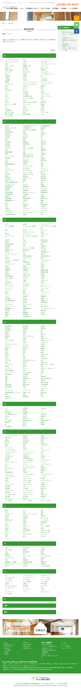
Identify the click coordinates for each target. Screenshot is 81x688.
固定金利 (25, 204)
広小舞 (43, 458)
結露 (42, 182)
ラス (6, 575)
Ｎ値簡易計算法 (27, 96)
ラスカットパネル (28, 575)
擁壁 (42, 560)
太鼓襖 (43, 326)
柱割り (43, 440)
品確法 (7, 460)
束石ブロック (44, 354)
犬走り (25, 78)
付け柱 (7, 358)
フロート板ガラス (10, 476)
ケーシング (44, 188)
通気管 (7, 354)
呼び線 (25, 566)
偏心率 (43, 486)
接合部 (25, 302)
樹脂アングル (27, 274)
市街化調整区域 (9, 244)
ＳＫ (6, 94)
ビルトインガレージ (10, 462)
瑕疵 (42, 130)
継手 (24, 356)
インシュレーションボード (30, 82)
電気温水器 (8, 374)
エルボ (43, 100)
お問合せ (6, 654)
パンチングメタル (10, 452)
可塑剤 (25, 134)
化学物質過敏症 (45, 126)
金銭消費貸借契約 (10, 164)
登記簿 (25, 376)
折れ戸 (25, 112)
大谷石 (25, 108)
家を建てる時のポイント (69, 32)
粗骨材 (7, 314)
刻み (24, 152)
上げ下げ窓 (44, 62)
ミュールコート (45, 520)
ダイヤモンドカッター (11, 344)
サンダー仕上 (27, 234)
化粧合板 (43, 180)
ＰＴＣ (7, 464)
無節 (24, 524)
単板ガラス (44, 338)
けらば (25, 184)
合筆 (42, 146)
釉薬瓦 (25, 550)
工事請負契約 (9, 194)
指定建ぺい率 (9, 250)
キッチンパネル (9, 156)
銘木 (42, 524)
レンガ (7, 590)
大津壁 (43, 106)
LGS (24, 100)
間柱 (42, 512)
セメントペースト (10, 306)
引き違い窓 (26, 454)
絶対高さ (7, 310)
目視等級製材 (27, 530)
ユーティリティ (9, 558)
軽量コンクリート (28, 178)
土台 (42, 396)
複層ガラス (44, 468)
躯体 (42, 164)
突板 (6, 356)
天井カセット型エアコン (48, 368)
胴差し (43, 390)
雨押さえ (7, 68)
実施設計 (7, 268)
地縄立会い (26, 268)
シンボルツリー (45, 260)
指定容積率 (26, 250)
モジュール (44, 534)
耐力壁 (7, 332)
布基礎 (25, 414)
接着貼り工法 (44, 300)
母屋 (6, 536)
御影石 (7, 516)
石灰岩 (43, 298)
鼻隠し (43, 442)
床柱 (6, 382)
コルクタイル (27, 208)
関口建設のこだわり (32, 8)
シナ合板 (43, 250)
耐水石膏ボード (9, 330)
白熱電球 (25, 438)
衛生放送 (25, 92)
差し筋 (25, 230)
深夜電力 (7, 262)
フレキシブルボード (46, 474)
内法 (6, 88)
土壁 (24, 358)
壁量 (24, 486)
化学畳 (7, 126)
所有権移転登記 (27, 256)
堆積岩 (25, 330)
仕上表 (25, 242)
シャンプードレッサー (11, 254)
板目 (42, 76)
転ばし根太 (8, 210)
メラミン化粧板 (45, 526)
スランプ (7, 294)
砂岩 (6, 230)
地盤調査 (7, 270)
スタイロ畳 (26, 284)
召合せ (7, 526)
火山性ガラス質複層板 (29, 130)
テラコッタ (8, 368)
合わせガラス (27, 72)
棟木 (6, 524)
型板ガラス (44, 134)
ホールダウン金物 (10, 494)
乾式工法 (43, 142)
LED (6, 100)
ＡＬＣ (7, 92)
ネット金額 (8, 420)
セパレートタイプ (28, 304)
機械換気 (43, 150)
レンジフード (27, 590)
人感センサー (44, 280)
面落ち (7, 528)
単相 (24, 340)
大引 (6, 108)
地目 (24, 352)
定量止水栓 (44, 362)
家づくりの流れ (45, 8)
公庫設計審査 (9, 192)
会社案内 (63, 8)
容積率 (43, 558)
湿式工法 (43, 248)
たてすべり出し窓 (28, 336)
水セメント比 (44, 518)
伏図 (24, 470)
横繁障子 (43, 562)
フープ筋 (43, 476)
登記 (6, 376)
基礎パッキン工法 (28, 154)
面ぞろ (43, 528)
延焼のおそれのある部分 (30, 102)
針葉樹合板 (26, 262)
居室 (6, 162)
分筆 (6, 480)
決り (24, 252)
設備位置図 (44, 302)
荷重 (24, 132)
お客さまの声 (26, 646)
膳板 (24, 310)
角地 (42, 136)
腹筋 (6, 446)
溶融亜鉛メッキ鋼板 (10, 562)
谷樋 (42, 336)
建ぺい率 (25, 188)
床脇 (24, 382)
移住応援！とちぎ (27, 648)
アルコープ (8, 72)
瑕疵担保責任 (9, 132)
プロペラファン (27, 484)
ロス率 (43, 590)
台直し (25, 342)
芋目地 (25, 80)
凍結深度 (43, 376)
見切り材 (43, 516)
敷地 (42, 244)
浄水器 (43, 278)
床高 (42, 552)
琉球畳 (25, 583)
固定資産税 (44, 204)
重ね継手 (43, 128)
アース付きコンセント (47, 74)
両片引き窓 (44, 583)
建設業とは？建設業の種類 (49, 650)
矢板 (6, 548)
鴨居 (24, 140)
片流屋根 (7, 136)
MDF (42, 98)
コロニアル (44, 208)
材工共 (43, 236)
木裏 (6, 150)
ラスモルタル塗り (10, 577)
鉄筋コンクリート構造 (47, 364)
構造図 (43, 196)
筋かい (43, 282)
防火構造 (7, 496)
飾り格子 (7, 130)
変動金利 (7, 488)
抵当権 (25, 362)
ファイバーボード (46, 464)
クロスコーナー (9, 170)
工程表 (25, 200)
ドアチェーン (27, 390)
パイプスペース (45, 450)
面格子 (25, 528)
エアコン (43, 90)
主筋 (24, 254)
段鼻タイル (26, 348)
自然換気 (43, 246)
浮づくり (25, 88)
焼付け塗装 (26, 548)
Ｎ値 (6, 96)
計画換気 (7, 174)
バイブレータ (9, 448)
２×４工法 (8, 360)
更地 (42, 232)
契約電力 (43, 176)
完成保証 (7, 144)
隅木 (24, 290)
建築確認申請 (9, 186)
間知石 (43, 184)
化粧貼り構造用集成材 (11, 182)
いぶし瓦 (43, 78)
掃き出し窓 (8, 438)
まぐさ (25, 510)
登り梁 (25, 426)
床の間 (43, 380)
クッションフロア (28, 166)
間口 (42, 510)
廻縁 (42, 514)
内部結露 (43, 408)
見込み (7, 518)
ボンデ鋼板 (8, 500)
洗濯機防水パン (9, 308)
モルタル (43, 536)
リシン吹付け (44, 581)
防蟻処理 (43, 496)
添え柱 (43, 312)
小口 (6, 202)
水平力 (25, 282)
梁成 (24, 446)
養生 (24, 558)
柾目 (6, 512)
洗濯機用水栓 (27, 308)
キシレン (43, 152)
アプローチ (44, 66)
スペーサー (8, 290)
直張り (43, 264)
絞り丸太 (7, 252)
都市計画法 (26, 384)
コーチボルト (9, 212)
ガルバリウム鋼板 (28, 148)
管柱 (6, 166)
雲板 (42, 166)
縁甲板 (7, 102)
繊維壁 (25, 306)
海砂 (42, 88)
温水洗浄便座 (27, 114)
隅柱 (24, 292)
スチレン (43, 284)
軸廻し (7, 266)
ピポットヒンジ (27, 462)
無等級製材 (44, 522)
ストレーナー (9, 288)
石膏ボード (26, 300)
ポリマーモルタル (46, 500)
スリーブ (43, 294)
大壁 (24, 106)
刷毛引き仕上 (44, 438)
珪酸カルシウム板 (28, 174)
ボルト (43, 498)
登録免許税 (26, 378)
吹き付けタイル (9, 468)
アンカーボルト (45, 72)
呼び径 (7, 566)
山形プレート (44, 548)
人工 (6, 408)
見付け (25, 520)
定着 (6, 362)
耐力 (42, 330)
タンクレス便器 (9, 340)
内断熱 (43, 86)
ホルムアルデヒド (28, 492)
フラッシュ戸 (9, 474)
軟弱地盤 (7, 412)
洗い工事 (25, 70)
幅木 (6, 444)
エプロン (7, 98)
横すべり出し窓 (9, 564)
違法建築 (7, 80)
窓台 (24, 512)
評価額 (43, 456)
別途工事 (43, 488)
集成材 (43, 254)
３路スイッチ (44, 234)
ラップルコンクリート (29, 577)
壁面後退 (7, 486)
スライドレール (45, 292)
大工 (6, 342)
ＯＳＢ (43, 114)
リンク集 (63, 642)
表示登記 (7, 458)
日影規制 (25, 412)
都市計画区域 (44, 382)
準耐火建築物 (9, 276)
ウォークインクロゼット (30, 84)
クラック (7, 168)
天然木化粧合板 (9, 370)
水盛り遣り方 (9, 520)
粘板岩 (43, 422)
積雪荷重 (7, 298)
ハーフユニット (45, 446)
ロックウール (9, 592)
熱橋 (42, 418)
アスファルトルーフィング (48, 64)
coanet (66, 685)
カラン (43, 140)
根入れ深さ (44, 414)
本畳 (42, 492)
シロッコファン (27, 258)
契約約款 (7, 178)
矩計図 (7, 138)
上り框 (25, 62)
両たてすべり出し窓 (10, 585)
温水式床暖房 (9, 114)
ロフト (25, 592)
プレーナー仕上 (9, 484)
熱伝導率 (7, 422)
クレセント (44, 168)
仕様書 (7, 258)
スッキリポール (9, 286)
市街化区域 (44, 242)
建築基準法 (26, 186)
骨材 (6, 204)
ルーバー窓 (44, 585)
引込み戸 (7, 454)
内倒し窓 (25, 86)
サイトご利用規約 (65, 646)
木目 (6, 532)
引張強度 (25, 456)
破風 (24, 444)
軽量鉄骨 (43, 178)
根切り (25, 416)
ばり (42, 448)
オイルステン (27, 104)
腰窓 (42, 202)
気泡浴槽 (7, 158)
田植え (25, 332)
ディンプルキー (9, 372)
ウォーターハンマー (46, 84)
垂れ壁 (25, 338)
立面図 (7, 583)
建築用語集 (65, 44)
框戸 (6, 140)
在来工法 (7, 240)
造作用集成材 (27, 316)
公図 (42, 194)
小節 (6, 206)
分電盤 (43, 478)
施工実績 (55, 8)
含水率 (43, 148)
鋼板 (42, 200)
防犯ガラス (26, 498)
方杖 (42, 490)
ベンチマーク (9, 490)
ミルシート (8, 522)
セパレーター (9, 304)
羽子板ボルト (27, 440)
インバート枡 (9, 84)
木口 (24, 202)
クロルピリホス (27, 170)
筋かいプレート (9, 284)
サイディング (44, 224)
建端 (24, 334)
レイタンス (26, 587)
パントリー (26, 450)
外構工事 (43, 144)
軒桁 (24, 424)
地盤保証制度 (44, 270)
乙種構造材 (8, 110)
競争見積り (44, 160)
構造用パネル (44, 198)
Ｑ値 (6, 160)
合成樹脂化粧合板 (10, 214)
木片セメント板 (45, 530)
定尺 (42, 360)
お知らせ (25, 642)
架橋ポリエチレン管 (10, 128)
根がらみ (7, 416)
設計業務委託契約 (10, 300)
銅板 (6, 394)
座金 (24, 240)
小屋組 (25, 206)
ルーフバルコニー (10, 587)
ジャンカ (25, 272)
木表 (24, 150)
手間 (42, 366)
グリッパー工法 (27, 172)
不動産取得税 (9, 472)
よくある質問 (73, 8)
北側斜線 (43, 154)
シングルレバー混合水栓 (12, 260)
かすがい (43, 132)
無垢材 (25, 522)
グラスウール (44, 170)
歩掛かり (7, 478)
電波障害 (25, 374)
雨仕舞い (25, 68)
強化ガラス (26, 160)
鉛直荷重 (43, 102)
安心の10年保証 (27, 644)
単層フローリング (46, 340)
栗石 (6, 172)
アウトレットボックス (11, 62)
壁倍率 (25, 138)
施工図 (25, 298)
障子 (6, 256)
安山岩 (25, 74)
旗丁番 (7, 442)
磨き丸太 (25, 516)
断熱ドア (7, 348)
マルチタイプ (9, 514)
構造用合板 (8, 198)
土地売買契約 (44, 384)
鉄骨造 (7, 366)
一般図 (7, 78)
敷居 (24, 244)
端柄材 (43, 436)
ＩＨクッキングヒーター (12, 60)
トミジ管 (43, 386)
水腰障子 (25, 518)
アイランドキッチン (46, 60)
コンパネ (25, 210)
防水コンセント (9, 498)
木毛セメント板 (45, 532)
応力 (6, 106)
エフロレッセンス (46, 96)
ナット (43, 410)
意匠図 (25, 76)
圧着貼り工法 (27, 66)
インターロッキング (46, 82)
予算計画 (25, 564)
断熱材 (43, 346)
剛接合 (25, 214)
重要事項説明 (44, 272)
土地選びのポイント (67, 38)
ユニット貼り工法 (46, 556)
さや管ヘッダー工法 (28, 232)
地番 (6, 352)
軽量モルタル (9, 180)
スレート (7, 296)
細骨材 (25, 224)
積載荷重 (43, 296)
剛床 (42, 212)
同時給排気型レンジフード (12, 392)
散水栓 (7, 234)
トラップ (25, 388)
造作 (6, 316)
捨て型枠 (25, 286)
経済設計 (43, 174)
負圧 (6, 466)
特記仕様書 (8, 386)
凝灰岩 (25, 164)
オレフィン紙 (44, 112)
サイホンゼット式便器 (29, 226)
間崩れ (7, 510)
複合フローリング (28, 468)
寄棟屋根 (43, 564)
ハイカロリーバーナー (11, 436)
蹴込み (25, 180)
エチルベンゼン (45, 94)
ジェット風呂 (27, 264)
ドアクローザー (9, 390)
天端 (24, 370)
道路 (42, 394)
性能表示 (25, 296)
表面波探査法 (27, 458)
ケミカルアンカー (10, 184)
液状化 (43, 92)
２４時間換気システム (11, 414)
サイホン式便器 (9, 226)
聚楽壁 (43, 274)
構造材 (25, 196)
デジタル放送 (27, 372)
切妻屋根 (25, 162)
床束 (24, 554)
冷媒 (42, 587)
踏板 (42, 472)
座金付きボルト (45, 240)
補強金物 (7, 492)
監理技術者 (26, 144)
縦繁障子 (7, 336)
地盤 (42, 268)
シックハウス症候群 (28, 248)
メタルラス (26, 526)
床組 (6, 552)
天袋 (42, 370)
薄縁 (6, 86)
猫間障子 (43, 416)
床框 (24, 380)
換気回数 (25, 142)
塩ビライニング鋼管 (10, 104)
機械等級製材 (9, 152)
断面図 (43, 348)
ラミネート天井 (45, 577)
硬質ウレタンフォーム (29, 192)
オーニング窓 (9, 116)
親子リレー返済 (9, 112)
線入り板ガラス (45, 306)
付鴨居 (43, 356)
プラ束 (7, 482)
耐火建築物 (8, 326)
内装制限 (25, 408)
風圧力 (43, 466)
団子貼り (25, 346)
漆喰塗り (7, 248)
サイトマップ (64, 644)
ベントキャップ (27, 490)
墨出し (43, 290)
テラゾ (25, 368)
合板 (42, 214)
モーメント (8, 538)
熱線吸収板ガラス (28, 420)
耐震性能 (25, 328)
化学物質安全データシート (30, 126)
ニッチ (43, 412)
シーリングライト (10, 264)
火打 (42, 452)
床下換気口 (26, 552)
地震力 (25, 266)
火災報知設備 (27, 128)
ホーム (22, 8)
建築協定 (43, 186)
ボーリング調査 (27, 500)
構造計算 (7, 196)
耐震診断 (7, 328)
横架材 (43, 104)
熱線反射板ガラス (46, 420)
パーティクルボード (28, 452)
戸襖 (24, 386)
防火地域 (25, 496)
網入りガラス (44, 68)
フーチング (26, 476)
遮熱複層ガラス (45, 252)
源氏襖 (7, 190)
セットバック (9, 302)
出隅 (42, 372)
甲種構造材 (44, 192)
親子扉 (43, 110)
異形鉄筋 (7, 76)
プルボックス (27, 478)
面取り (7, 530)
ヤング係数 (8, 550)
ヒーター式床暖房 (28, 460)
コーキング (44, 210)
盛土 (24, 536)
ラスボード (44, 575)
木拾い (43, 156)
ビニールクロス (45, 460)
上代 (6, 280)
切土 (42, 162)
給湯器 (43, 158)
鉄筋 (24, 364)
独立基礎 (25, 396)
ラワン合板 (26, 579)
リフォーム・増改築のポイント (50, 646)
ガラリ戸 (7, 148)
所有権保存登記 (45, 256)
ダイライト (26, 344)
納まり (43, 108)
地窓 (6, 272)
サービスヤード (9, 236)
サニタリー (44, 230)
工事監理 (25, 194)
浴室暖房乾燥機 (27, 562)
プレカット (44, 482)
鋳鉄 (42, 352)
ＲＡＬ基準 (8, 579)
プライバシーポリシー (66, 648)
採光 (6, 224)
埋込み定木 (8, 90)
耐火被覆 (25, 326)
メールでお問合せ (59, 683)
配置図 (25, 436)
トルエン (43, 388)
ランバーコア (9, 581)
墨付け (7, 292)
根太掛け (25, 418)
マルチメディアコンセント (30, 514)
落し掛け (25, 110)
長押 (6, 410)
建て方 (43, 334)
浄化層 (43, 276)
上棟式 (25, 280)
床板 (6, 380)
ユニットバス (27, 556)
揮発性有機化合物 (28, 156)
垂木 (6, 338)
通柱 (6, 378)
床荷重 (43, 550)
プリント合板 (27, 482)
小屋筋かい (44, 206)
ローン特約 (8, 594)
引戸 (42, 454)
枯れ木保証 (8, 142)
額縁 (24, 146)
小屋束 (7, 208)
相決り (25, 60)
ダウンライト (9, 346)
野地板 (43, 424)
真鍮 (24, 260)
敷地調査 (7, 246)
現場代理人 (44, 190)
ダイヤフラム (44, 342)
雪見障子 (7, 556)
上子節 (25, 278)
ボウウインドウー (28, 494)
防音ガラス (44, 494)
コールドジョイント (28, 212)
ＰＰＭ (25, 464)
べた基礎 (25, 488)
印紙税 (7, 82)
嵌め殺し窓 (44, 444)
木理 (6, 534)
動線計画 (43, 392)
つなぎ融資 (44, 358)
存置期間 (25, 314)
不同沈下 (25, 472)
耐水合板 (43, 328)
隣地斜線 (25, 585)
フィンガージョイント (29, 466)
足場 (6, 64)
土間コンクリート (10, 398)
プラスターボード (46, 480)
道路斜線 (7, 396)
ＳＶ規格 (25, 94)
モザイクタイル (27, 534)
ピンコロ (43, 462)
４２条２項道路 (45, 566)
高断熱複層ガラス (10, 200)
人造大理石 (8, 282)
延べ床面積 (8, 426)
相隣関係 (25, 312)
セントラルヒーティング (48, 308)
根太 (6, 418)
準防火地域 (26, 276)
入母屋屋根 (44, 80)
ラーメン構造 (27, 581)
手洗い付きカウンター (29, 360)
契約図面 (25, 176)
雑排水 (7, 242)
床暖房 (7, 554)
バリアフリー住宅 (10, 450)
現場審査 (25, 190)
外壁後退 (7, 146)
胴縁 (24, 394)
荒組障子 (43, 70)
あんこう (7, 74)
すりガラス (26, 294)
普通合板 (43, 470)
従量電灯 (7, 274)
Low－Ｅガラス (45, 592)
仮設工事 (7, 134)
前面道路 (43, 310)
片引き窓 (25, 136)
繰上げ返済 (26, 168)
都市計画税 (8, 384)
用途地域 (25, 560)
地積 (24, 350)
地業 (6, 350)
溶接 (6, 560)
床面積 (43, 554)
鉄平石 (25, 366)
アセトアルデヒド (10, 66)
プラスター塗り (27, 480)
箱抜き (7, 440)
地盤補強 (25, 270)
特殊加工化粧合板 (46, 378)
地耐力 (43, 350)
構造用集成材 (27, 198)
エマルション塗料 (28, 98)
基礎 (6, 154)
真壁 (42, 258)
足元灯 (25, 64)
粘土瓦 (25, 422)
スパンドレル (44, 288)
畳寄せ (7, 334)
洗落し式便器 (9, 70)
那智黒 (25, 410)
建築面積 (7, 188)
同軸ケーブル (27, 392)
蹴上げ (43, 172)
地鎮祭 (43, 266)
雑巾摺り (43, 314)
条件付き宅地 (9, 278)
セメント (43, 304)
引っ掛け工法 (9, 456)
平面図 (43, 484)
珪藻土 (7, 176)
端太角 (25, 448)
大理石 (43, 344)
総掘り (7, 312)
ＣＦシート (44, 262)
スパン (25, 288)
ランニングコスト (46, 579)
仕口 (24, 246)
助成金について (66, 46)
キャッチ (25, 158)
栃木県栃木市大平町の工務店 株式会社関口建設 (35, 685)
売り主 (25, 90)
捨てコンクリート (46, 286)
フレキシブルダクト (28, 474)
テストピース (9, 364)
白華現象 (25, 442)
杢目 (24, 532)
